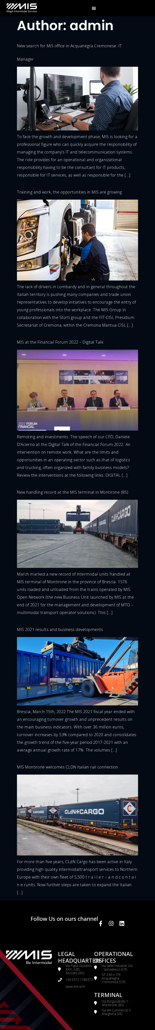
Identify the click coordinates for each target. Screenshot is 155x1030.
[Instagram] (111, 923)
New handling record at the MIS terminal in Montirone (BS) (72, 492)
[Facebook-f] (101, 923)
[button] (94, 8)
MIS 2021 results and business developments (60, 629)
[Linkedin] (122, 923)
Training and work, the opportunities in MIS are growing (69, 192)
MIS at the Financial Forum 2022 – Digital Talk (60, 342)
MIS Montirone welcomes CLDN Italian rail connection (67, 767)
